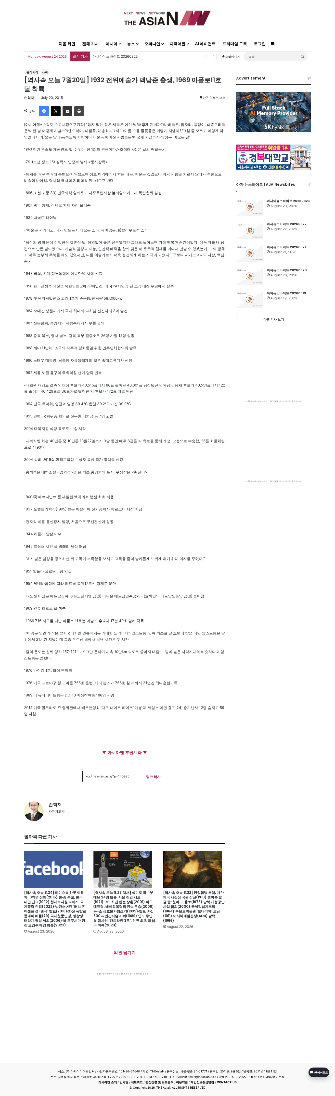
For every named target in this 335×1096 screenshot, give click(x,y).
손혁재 (29, 97)
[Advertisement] (124, 1011)
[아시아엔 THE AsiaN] (167, 18)
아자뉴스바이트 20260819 (286, 293)
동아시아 (32, 72)
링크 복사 (153, 777)
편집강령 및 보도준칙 (159, 1082)
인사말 (123, 1082)
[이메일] (67, 111)
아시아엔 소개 (107, 1082)
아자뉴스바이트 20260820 (287, 270)
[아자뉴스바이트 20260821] (249, 253)
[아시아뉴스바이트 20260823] (249, 207)
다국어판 (177, 43)
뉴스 (131, 43)
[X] (56, 111)
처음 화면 (67, 43)
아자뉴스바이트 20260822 (287, 224)
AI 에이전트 (205, 43)
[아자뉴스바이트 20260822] (249, 230)
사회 (45, 72)
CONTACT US (227, 1082)
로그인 (260, 43)
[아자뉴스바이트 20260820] (249, 276)
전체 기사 (90, 43)
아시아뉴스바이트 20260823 (288, 201)
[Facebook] (44, 111)
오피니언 (152, 43)
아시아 (111, 43)
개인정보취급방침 (202, 1082)
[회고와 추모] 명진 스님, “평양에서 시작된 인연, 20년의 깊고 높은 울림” (147, 56)
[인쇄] (79, 111)
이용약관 (182, 1082)
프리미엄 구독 (234, 43)
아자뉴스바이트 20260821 (286, 247)
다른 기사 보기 (273, 319)
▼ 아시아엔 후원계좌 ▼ (124, 752)
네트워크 (137, 1082)
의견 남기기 (125, 952)
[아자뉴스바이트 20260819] (249, 299)
